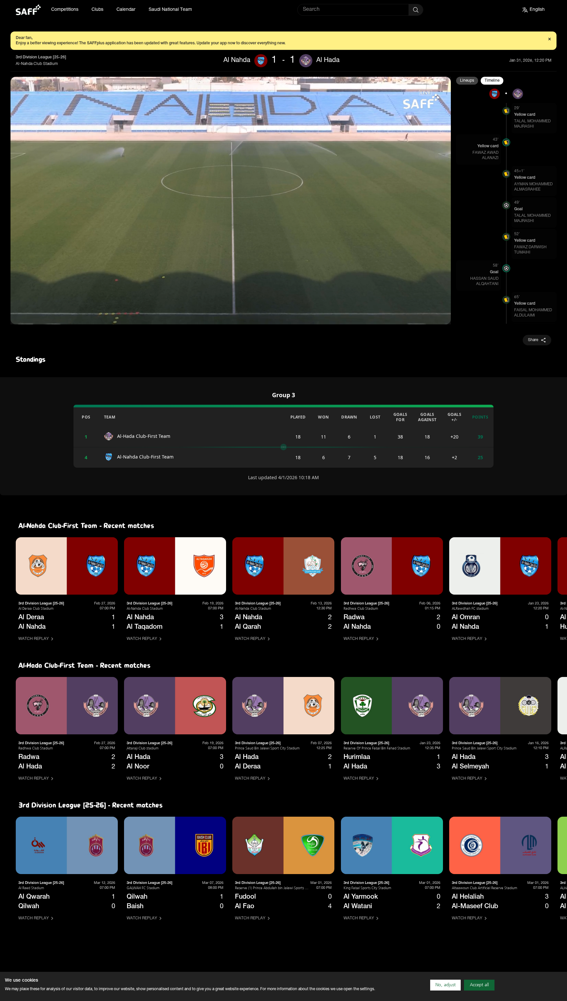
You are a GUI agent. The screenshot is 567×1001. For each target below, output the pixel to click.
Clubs (97, 10)
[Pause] (33, 316)
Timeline (492, 81)
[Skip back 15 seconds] (20, 316)
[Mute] (59, 316)
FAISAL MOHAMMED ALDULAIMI (533, 312)
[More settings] (438, 316)
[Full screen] (422, 316)
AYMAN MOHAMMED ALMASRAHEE (533, 187)
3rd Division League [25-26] (41, 57)
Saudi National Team (170, 10)
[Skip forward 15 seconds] (46, 316)
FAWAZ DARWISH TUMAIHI (530, 250)
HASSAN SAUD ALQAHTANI (484, 281)
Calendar (126, 10)
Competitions (64, 10)
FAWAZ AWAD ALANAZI (485, 155)
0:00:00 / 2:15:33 (90, 316)
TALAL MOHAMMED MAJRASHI (532, 124)
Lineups (467, 81)
